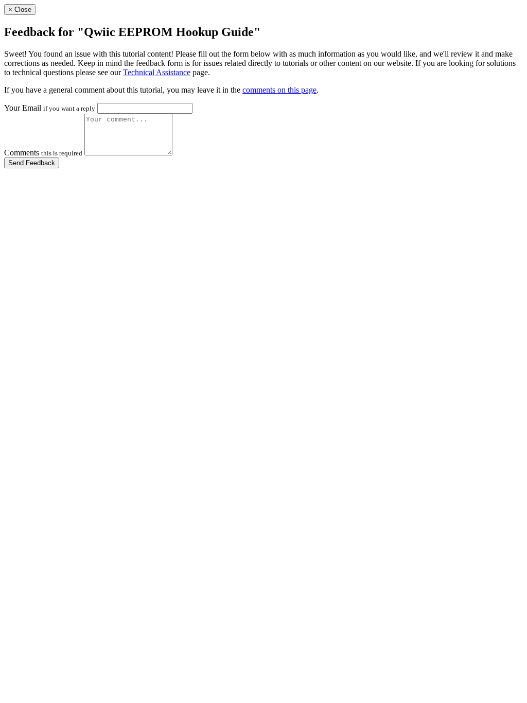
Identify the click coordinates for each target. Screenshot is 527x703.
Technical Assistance (156, 72)
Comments (43, 152)
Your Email (49, 107)
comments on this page (279, 89)
